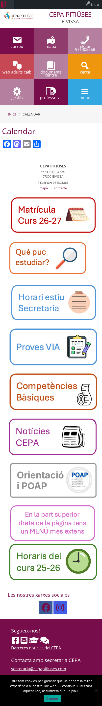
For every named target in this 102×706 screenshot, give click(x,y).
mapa (43, 188)
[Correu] (24, 640)
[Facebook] (45, 607)
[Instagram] (60, 607)
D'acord (52, 699)
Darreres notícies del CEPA (36, 648)
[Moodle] (34, 640)
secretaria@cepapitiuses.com (38, 668)
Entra (94, 4)
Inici (12, 114)
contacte (60, 188)
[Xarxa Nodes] (44, 640)
